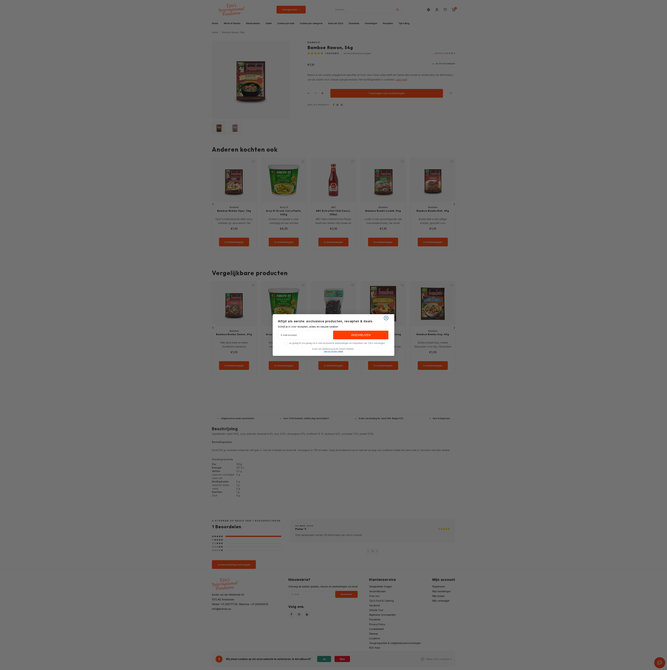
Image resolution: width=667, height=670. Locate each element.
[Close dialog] (386, 318)
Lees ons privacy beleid (333, 351)
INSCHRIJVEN (361, 335)
